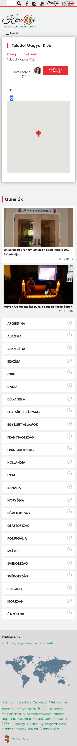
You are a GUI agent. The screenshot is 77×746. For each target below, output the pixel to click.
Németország (18, 513)
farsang (56, 709)
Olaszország (18, 526)
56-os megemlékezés (37, 714)
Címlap (12, 54)
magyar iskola (11, 714)
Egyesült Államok (22, 424)
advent (33, 729)
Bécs (43, 708)
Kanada (14, 488)
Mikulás (38, 719)
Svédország (17, 563)
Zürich (32, 709)
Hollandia (16, 462)
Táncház (24, 702)
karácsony (35, 724)
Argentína (16, 323)
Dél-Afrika (16, 399)
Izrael (12, 475)
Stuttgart (58, 714)
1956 (6, 724)
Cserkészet (40, 702)
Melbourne (58, 702)
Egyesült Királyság (23, 412)
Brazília (13, 361)
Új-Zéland (15, 614)
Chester (20, 709)
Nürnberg (18, 724)
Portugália (17, 538)
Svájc (12, 551)
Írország (15, 601)
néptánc (9, 718)
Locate (11, 98)
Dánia (12, 387)
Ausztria (14, 336)
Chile (11, 374)
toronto (8, 709)
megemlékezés (55, 724)
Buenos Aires (50, 729)
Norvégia (15, 500)
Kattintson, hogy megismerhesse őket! (27, 643)
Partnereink (31, 54)
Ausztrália (16, 349)
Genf (48, 719)
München (8, 702)
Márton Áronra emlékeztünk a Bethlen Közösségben (38, 306)
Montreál (8, 729)
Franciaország (20, 437)
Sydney (21, 729)
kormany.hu (20, 738)
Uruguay (15, 589)
